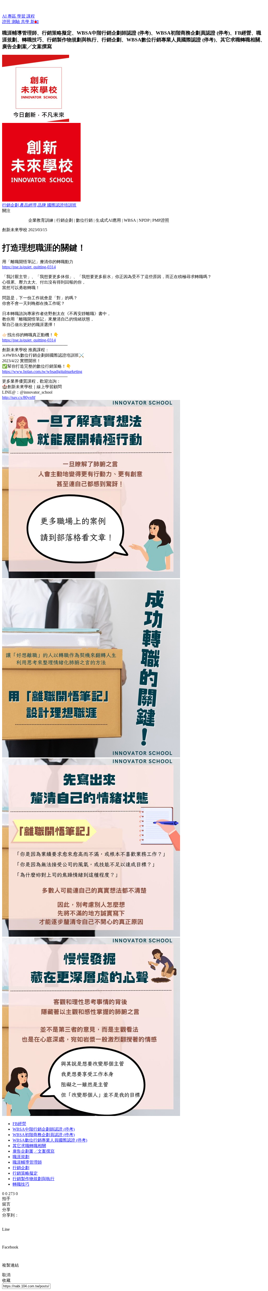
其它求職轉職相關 (29, 1145)
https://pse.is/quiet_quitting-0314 (29, 267)
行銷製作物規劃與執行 (33, 1178)
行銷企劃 (21, 1167)
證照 (7, 21)
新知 (34, 21)
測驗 (16, 21)
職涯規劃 (21, 1156)
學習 (21, 16)
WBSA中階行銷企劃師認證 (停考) (44, 1129)
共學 (25, 21)
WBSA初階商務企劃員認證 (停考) (44, 1134)
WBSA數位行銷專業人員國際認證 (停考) (50, 1140)
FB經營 (19, 1123)
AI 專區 (9, 16)
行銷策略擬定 (25, 1173)
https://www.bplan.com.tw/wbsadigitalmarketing (42, 371)
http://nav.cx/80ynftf (18, 397)
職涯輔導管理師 (27, 1162)
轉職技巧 (21, 1184)
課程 (30, 16)
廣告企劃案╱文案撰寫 (33, 1151)
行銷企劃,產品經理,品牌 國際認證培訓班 (39, 205)
